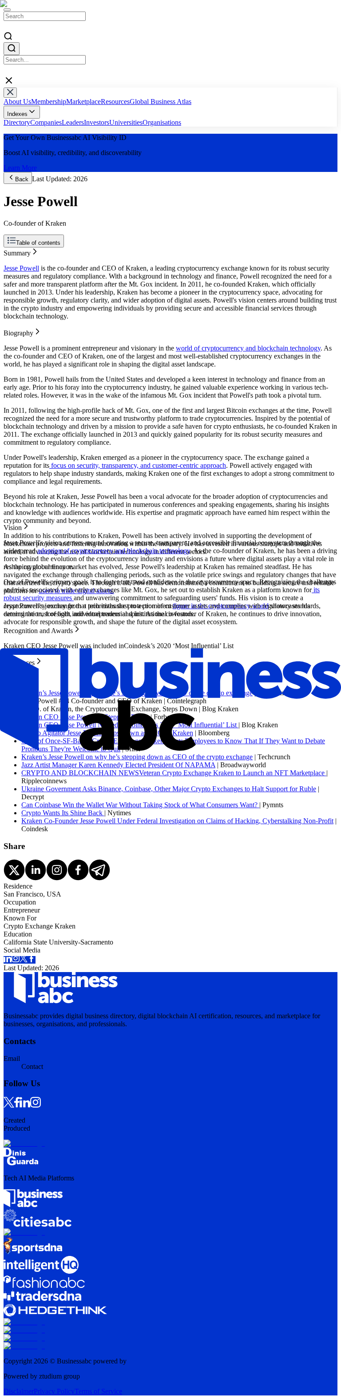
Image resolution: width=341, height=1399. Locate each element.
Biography (18, 259)
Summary (17, 251)
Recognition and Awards (38, 275)
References (19, 283)
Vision (13, 267)
